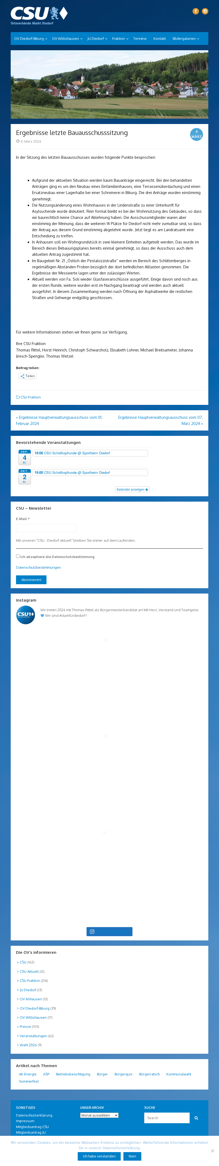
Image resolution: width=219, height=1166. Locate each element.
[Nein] (212, 1150)
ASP (46, 1074)
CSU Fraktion (31, 397)
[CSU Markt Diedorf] (39, 15)
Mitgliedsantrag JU (31, 1132)
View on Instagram (112, 931)
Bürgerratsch (149, 1074)
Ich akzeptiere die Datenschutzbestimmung (56, 557)
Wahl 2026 (28, 1045)
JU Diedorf (95, 38)
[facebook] (196, 11)
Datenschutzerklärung (34, 1115)
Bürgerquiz (123, 1074)
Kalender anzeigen (131, 489)
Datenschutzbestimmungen (38, 567)
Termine (140, 38)
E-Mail (23, 519)
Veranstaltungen (33, 1036)
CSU (23, 962)
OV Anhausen (31, 999)
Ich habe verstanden (99, 1156)
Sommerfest (29, 1081)
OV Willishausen (65, 38)
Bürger (102, 1074)
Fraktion (118, 38)
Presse (25, 1026)
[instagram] (205, 11)
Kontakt (160, 38)
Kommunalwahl (178, 1074)
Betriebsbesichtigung (73, 1074)
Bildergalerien (184, 38)
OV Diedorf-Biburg (29, 38)
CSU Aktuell (29, 971)
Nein (132, 1156)
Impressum (25, 1121)
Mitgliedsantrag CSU (32, 1127)
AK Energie (28, 1074)
